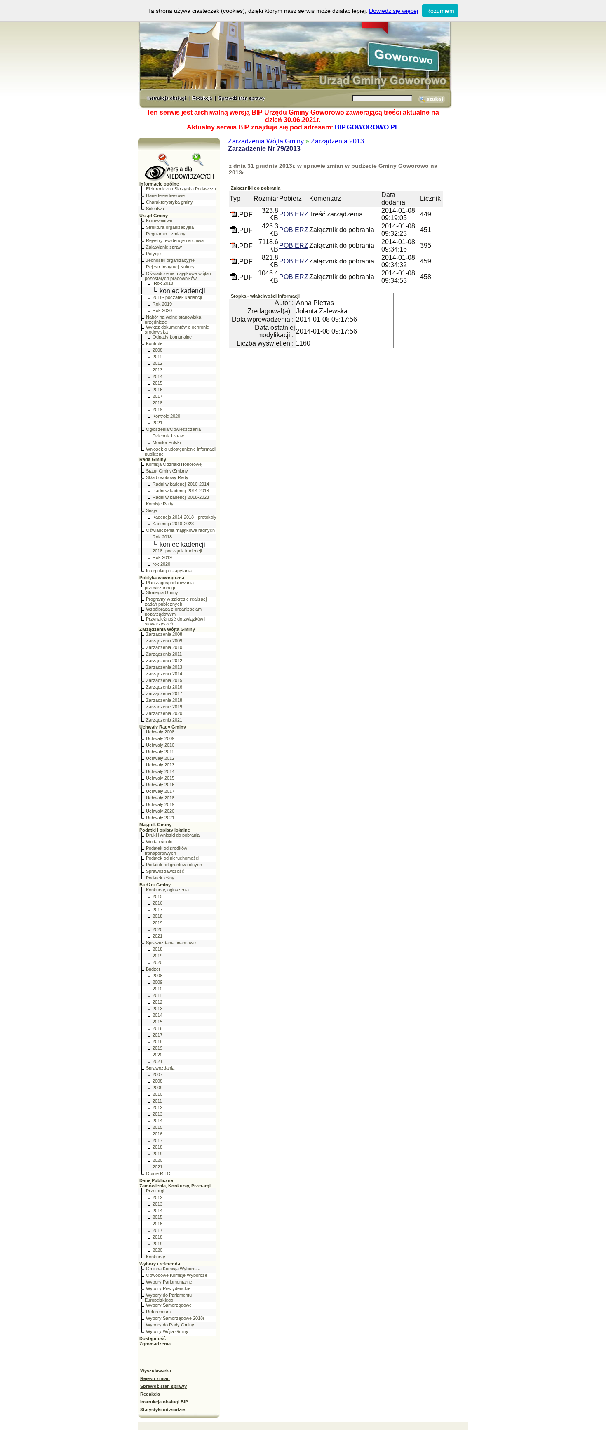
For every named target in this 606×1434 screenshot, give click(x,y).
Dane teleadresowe (165, 195)
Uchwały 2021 (160, 817)
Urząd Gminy (153, 215)
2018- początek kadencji (177, 297)
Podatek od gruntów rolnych (174, 864)
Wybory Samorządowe (169, 1304)
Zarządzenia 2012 (164, 660)
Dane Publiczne (156, 1180)
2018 (157, 402)
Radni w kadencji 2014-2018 (181, 490)
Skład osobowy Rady (167, 477)
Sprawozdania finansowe (171, 942)
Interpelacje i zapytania (169, 570)
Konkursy (155, 1256)
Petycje (153, 253)
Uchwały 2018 (160, 797)
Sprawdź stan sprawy (163, 1386)
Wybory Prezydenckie (168, 1288)
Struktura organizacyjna (170, 227)
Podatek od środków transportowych (166, 851)
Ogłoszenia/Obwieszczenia (173, 429)
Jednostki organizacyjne (170, 260)
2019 (157, 409)
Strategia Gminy (162, 592)
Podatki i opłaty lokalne (164, 829)
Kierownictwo (159, 220)
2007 (157, 1074)
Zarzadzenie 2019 (164, 706)
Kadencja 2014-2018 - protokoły (184, 517)
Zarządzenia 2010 (164, 647)
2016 (157, 389)
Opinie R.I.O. (159, 1173)
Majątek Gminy (155, 824)
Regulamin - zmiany (166, 233)
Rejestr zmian (155, 1378)
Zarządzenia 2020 (164, 713)
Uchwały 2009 (160, 738)
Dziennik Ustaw (168, 435)
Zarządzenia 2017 (164, 693)
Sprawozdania (160, 1067)
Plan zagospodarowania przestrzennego (169, 585)
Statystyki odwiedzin (163, 1409)
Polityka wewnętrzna (161, 577)
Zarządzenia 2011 (164, 653)
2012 (157, 363)
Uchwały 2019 (160, 804)
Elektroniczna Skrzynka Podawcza (181, 188)
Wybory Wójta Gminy (167, 1331)
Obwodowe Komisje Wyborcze (176, 1275)
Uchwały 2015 (160, 778)
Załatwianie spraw (164, 246)
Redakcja (150, 1394)
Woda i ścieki (159, 841)
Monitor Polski (167, 442)
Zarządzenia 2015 (164, 680)
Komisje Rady (160, 503)
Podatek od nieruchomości (172, 858)
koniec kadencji (182, 290)
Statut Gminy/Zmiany (167, 470)
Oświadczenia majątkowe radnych (180, 530)
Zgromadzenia (155, 1343)
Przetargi (155, 1190)
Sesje (151, 510)
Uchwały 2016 (160, 784)
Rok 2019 (162, 303)
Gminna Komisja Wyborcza (173, 1268)
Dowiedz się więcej (393, 10)
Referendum (158, 1311)
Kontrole (154, 343)
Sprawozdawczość (165, 871)
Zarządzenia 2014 (164, 673)
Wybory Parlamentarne (169, 1281)
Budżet (153, 968)
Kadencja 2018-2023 (173, 523)
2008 (157, 350)
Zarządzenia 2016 (164, 686)
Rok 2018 (163, 283)
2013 (157, 369)
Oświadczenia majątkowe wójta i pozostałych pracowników (178, 276)
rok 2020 (161, 564)
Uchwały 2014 (160, 771)
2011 (157, 356)
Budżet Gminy (155, 884)
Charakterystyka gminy (169, 202)
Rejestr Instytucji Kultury (170, 266)
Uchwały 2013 (160, 764)
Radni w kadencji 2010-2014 (181, 484)
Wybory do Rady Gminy (170, 1324)
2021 (157, 422)
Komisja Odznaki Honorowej (174, 464)
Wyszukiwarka (155, 1370)
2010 (157, 988)
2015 (157, 383)
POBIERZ (293, 214)
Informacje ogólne (159, 183)
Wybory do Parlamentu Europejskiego (168, 1297)
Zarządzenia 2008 (164, 634)
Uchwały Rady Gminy (162, 726)
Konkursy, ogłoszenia (167, 889)
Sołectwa (155, 208)
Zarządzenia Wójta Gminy (167, 629)
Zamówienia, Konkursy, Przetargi (175, 1185)
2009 (157, 982)
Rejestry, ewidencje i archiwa (175, 240)
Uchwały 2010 (160, 745)
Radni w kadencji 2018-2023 (181, 497)
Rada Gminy (152, 459)
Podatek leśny (160, 877)
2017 (157, 396)
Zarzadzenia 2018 (164, 700)
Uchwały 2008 (160, 731)
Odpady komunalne (172, 336)
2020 (157, 929)
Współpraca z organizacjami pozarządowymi (173, 611)
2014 (157, 376)
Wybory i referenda (159, 1263)
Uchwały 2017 (160, 791)
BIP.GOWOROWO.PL (367, 127)
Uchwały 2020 (160, 811)
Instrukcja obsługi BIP (164, 1401)
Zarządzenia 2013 (164, 667)
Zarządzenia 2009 (164, 640)
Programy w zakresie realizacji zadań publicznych (176, 602)
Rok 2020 (162, 310)
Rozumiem (440, 10)
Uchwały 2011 (160, 751)
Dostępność (152, 1338)
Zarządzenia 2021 (164, 719)
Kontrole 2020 (166, 416)
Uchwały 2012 (160, 758)
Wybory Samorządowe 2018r (175, 1318)
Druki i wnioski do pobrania (173, 834)
